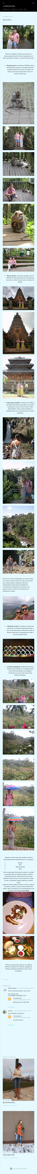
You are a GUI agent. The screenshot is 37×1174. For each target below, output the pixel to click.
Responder (11, 1007)
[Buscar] (33, 2)
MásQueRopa (12, 988)
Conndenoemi (17, 998)
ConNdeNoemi (9, 6)
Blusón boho (9, 1102)
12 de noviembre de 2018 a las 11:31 (25, 988)
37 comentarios (13, 1157)
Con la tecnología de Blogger (20, 1168)
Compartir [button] (5, 979)
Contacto (13, 9)
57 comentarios (13, 1105)
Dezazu (10, 1011)
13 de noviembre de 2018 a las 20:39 (22, 1010)
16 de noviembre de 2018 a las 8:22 (22, 999)
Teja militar (9, 1155)
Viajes (20, 9)
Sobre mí (6, 9)
